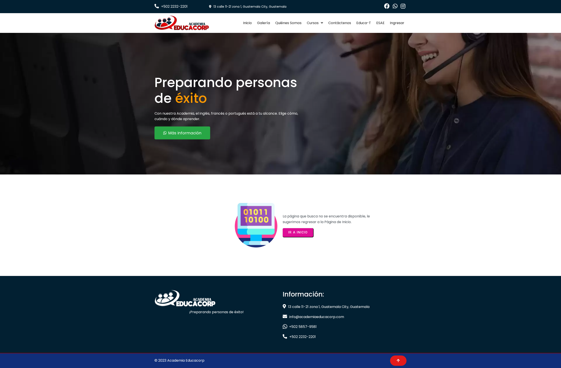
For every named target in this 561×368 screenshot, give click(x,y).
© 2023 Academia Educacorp (179, 360)
